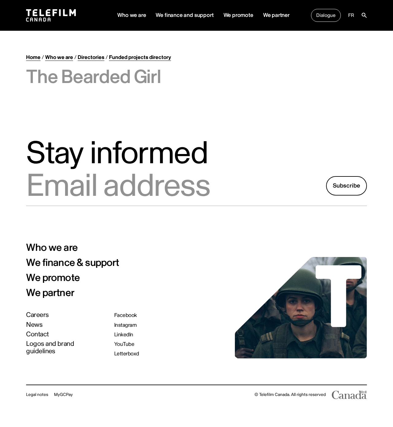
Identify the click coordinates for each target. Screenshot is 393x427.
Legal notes (37, 394)
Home (33, 57)
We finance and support (184, 15)
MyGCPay (63, 394)
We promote (238, 15)
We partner (276, 15)
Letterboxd (126, 354)
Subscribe (346, 185)
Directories (91, 57)
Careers (37, 315)
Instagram (125, 325)
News (34, 325)
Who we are (59, 57)
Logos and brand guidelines (50, 347)
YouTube (124, 344)
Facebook (125, 315)
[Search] (364, 15)
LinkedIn (123, 335)
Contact (37, 334)
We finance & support (72, 263)
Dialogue (326, 15)
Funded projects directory (140, 57)
